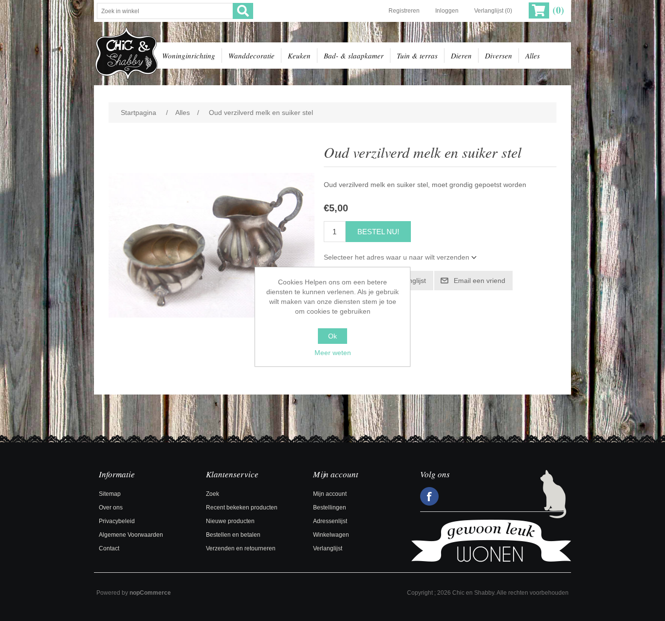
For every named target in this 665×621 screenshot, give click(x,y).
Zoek (212, 493)
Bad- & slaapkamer (354, 55)
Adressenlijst (330, 521)
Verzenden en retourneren (241, 548)
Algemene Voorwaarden (131, 534)
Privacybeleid (117, 521)
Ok (332, 336)
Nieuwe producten (230, 521)
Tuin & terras (417, 55)
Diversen (498, 55)
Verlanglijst (327, 548)
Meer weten (332, 353)
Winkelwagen (331, 534)
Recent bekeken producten (241, 507)
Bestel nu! (378, 231)
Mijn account (330, 493)
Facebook (429, 496)
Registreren (404, 10)
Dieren (461, 55)
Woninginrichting (188, 55)
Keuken (299, 55)
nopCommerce (150, 592)
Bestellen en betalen (233, 534)
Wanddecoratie (251, 55)
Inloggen (447, 10)
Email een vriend (479, 280)
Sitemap (110, 493)
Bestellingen (329, 507)
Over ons (111, 507)
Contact (109, 548)
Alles (532, 55)
